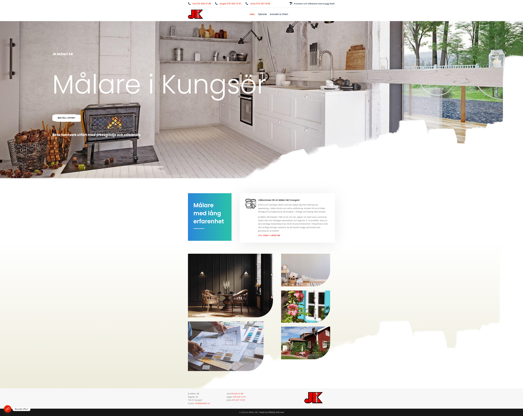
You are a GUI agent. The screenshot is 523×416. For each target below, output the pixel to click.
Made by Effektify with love (272, 412)
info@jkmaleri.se (202, 403)
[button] (201, 3)
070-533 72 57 (239, 397)
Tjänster (262, 14)
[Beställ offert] (7, 409)
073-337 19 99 (238, 400)
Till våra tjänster (269, 235)
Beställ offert (66, 118)
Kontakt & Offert (279, 14)
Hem (252, 14)
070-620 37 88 (236, 393)
